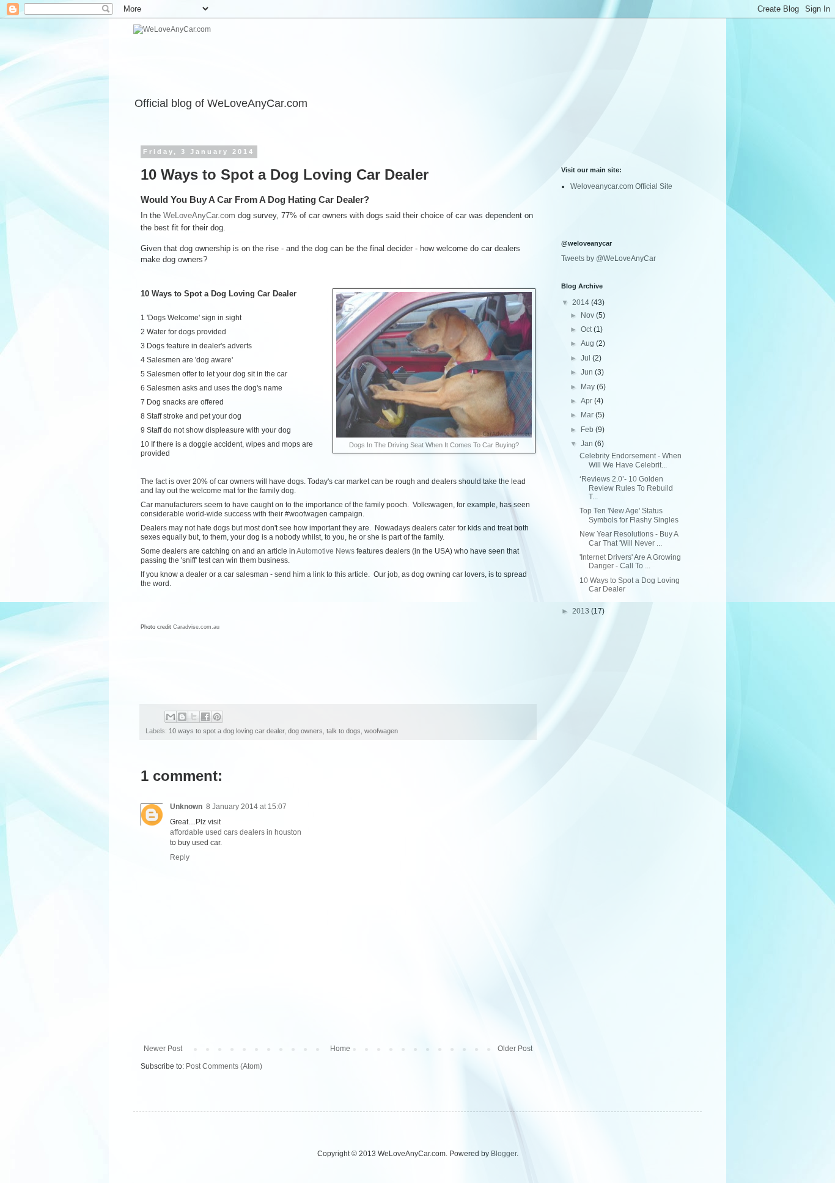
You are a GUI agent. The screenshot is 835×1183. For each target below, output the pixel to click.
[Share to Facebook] (205, 717)
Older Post (515, 1048)
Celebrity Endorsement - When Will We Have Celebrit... (630, 460)
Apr (587, 401)
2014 (581, 302)
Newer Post (163, 1048)
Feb (588, 429)
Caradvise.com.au (195, 627)
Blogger (504, 1153)
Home (340, 1048)
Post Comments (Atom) (224, 1066)
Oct (587, 329)
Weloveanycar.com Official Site (621, 186)
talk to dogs (343, 730)
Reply (179, 857)
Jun (588, 372)
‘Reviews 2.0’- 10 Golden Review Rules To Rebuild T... (626, 488)
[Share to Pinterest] (217, 717)
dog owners (305, 730)
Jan (588, 443)
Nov (588, 315)
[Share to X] (194, 717)
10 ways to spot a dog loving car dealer (226, 730)
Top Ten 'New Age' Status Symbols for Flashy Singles (629, 515)
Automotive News (326, 551)
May (589, 387)
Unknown (186, 806)
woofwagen (381, 730)
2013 (581, 611)
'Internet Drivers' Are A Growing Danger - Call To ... (630, 561)
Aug (588, 343)
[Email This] (170, 717)
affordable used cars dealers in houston (235, 832)
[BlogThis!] (182, 717)
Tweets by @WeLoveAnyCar (608, 258)
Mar (588, 415)
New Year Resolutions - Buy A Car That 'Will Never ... (628, 538)
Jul (586, 358)
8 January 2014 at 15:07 (246, 806)
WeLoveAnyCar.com (199, 215)
